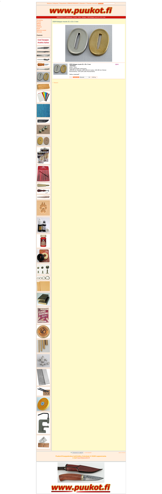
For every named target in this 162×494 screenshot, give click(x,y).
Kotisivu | (50, 3)
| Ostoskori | (82, 3)
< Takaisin (55, 82)
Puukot (75, 17)
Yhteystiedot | (63, 3)
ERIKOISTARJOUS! (73, 3)
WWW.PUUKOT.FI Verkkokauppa (64, 17)
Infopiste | (56, 3)
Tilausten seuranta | (92, 3)
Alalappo (84, 17)
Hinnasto (39, 32)
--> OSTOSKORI (87, 452)
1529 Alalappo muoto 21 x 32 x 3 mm (96, 17)
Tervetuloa (40, 20)
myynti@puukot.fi (83, 458)
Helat (79, 17)
